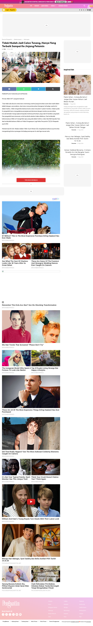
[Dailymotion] (90, 10)
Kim (5, 49)
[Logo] (8, 6)
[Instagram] (82, 10)
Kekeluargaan (18, 39)
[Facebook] (80, 10)
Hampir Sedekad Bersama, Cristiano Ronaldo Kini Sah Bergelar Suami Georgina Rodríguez (77, 152)
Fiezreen (66, 104)
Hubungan (26, 39)
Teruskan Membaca (31, 180)
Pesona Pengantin (7, 39)
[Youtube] (88, 10)
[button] (84, 6)
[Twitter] (84, 10)
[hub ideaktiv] (89, 5)
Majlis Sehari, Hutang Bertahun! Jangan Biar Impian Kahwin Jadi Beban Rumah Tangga (77, 125)
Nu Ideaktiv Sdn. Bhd (75, 621)
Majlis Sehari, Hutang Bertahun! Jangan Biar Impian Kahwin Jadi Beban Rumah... (75, 99)
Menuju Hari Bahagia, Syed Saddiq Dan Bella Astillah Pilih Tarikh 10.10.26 (77, 138)
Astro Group (88, 621)
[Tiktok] (86, 10)
